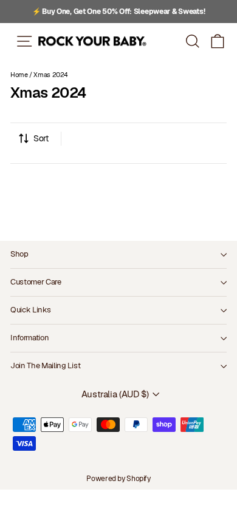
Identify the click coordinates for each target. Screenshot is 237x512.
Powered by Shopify (118, 478)
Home (19, 74)
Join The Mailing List (45, 365)
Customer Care (35, 282)
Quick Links (30, 310)
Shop (19, 254)
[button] (218, 41)
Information (29, 337)
